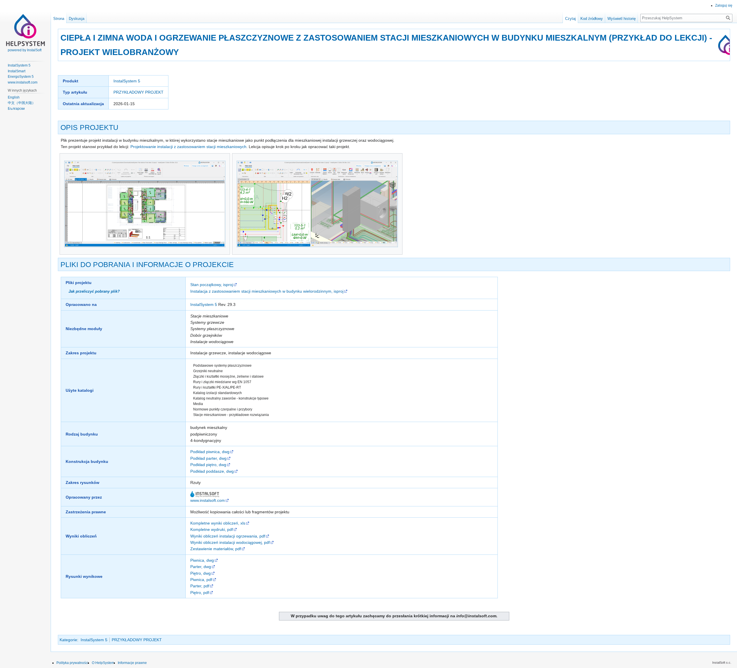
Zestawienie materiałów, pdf (215, 548)
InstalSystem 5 (126, 81)
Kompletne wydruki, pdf (211, 529)
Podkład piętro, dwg (208, 464)
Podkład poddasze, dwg (212, 471)
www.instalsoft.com (207, 500)
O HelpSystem (103, 663)
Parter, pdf (199, 586)
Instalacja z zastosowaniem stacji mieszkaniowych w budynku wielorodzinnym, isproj (266, 291)
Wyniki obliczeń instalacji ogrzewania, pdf (227, 536)
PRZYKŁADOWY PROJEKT (138, 92)
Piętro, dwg (200, 573)
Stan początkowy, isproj (211, 284)
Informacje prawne (132, 663)
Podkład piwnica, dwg (209, 451)
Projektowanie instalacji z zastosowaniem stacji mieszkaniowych (188, 146)
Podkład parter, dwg (208, 458)
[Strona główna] (25, 23)
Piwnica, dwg (202, 560)
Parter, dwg (200, 566)
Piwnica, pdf (201, 579)
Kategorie (68, 639)
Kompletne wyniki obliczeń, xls (217, 523)
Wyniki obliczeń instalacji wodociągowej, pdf (230, 542)
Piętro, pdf (199, 592)
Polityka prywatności (72, 663)
